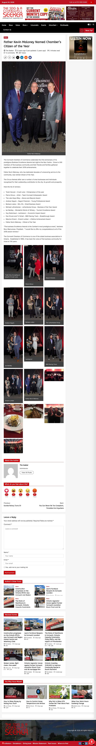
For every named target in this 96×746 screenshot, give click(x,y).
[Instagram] (86, 743)
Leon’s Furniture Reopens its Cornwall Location (40, 590)
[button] (89, 24)
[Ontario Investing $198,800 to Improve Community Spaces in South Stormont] (54, 654)
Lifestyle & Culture (11, 696)
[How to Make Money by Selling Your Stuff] (14, 692)
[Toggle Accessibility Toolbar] (92, 742)
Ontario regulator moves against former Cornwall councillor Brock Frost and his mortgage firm (40, 602)
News (11, 25)
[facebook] (80, 743)
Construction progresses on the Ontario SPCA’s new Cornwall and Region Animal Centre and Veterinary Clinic (9, 590)
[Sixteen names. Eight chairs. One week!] (13, 654)
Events (43, 25)
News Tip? (89, 30)
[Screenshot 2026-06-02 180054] (80, 13)
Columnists (34, 25)
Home (4, 25)
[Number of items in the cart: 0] (91, 2)
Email (6, 560)
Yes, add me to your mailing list (16, 567)
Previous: (12, 504)
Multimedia (64, 25)
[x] (83, 743)
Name (6, 552)
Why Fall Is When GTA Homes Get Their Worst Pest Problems (59, 703)
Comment (8, 524)
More (24, 25)
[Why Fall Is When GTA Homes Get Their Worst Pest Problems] (59, 692)
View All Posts (27, 472)
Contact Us (7, 30)
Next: (51, 505)
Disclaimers (17, 743)
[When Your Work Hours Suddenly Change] (82, 692)
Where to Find (63, 743)
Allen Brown (31, 706)
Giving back (27, 743)
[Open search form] (93, 24)
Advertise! (52, 25)
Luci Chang (8, 706)
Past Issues (52, 743)
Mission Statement (39, 743)
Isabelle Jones (76, 706)
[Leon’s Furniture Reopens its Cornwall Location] (33, 624)
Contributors (6, 743)
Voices (18, 25)
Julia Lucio (8, 667)
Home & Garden (32, 696)
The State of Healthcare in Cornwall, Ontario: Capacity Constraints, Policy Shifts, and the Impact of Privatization (9, 602)
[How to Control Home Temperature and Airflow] (36, 692)
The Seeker (10, 50)
